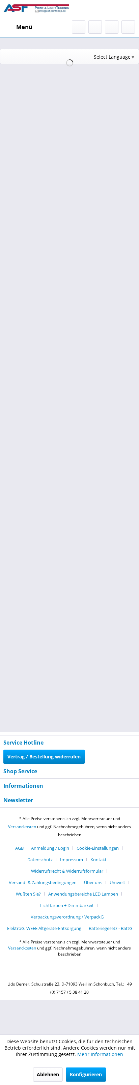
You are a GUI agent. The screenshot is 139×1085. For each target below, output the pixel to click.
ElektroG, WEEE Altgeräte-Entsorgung (44, 928)
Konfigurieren (86, 1074)
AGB (19, 848)
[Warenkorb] (128, 27)
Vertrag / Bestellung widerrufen (44, 756)
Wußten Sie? (28, 894)
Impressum (71, 859)
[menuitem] (18, 27)
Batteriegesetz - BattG (110, 928)
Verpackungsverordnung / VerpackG (67, 917)
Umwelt (117, 882)
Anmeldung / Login (50, 848)
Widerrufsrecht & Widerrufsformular (67, 871)
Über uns (93, 882)
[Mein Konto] (111, 27)
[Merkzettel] (95, 27)
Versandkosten (22, 827)
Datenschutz (40, 859)
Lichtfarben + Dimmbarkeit (67, 905)
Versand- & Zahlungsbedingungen (43, 882)
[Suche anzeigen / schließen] (78, 27)
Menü (24, 27)
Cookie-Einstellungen (98, 848)
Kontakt (98, 859)
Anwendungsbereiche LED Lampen (83, 894)
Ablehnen (48, 1074)
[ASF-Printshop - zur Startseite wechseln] (36, 10)
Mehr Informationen (100, 1054)
